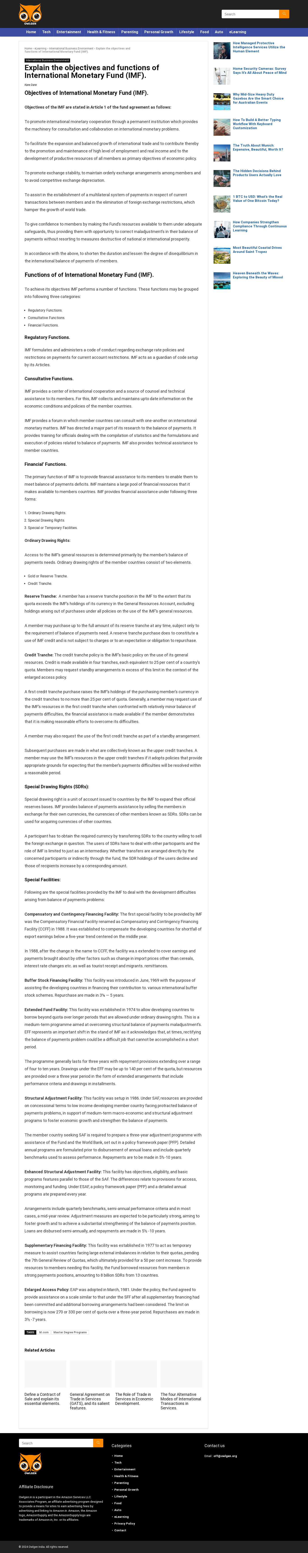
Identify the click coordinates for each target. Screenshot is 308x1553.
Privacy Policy (124, 1523)
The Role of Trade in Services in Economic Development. (134, 1399)
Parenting (129, 32)
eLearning (237, 32)
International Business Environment (71, 48)
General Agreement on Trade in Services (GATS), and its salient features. (90, 1401)
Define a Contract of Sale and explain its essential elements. (42, 1399)
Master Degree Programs (70, 1332)
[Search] (284, 14)
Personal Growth (158, 32)
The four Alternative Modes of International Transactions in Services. (181, 1401)
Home (31, 32)
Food (204, 32)
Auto (219, 32)
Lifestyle (186, 32)
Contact (120, 1530)
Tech (46, 32)
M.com (43, 1332)
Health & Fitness (101, 32)
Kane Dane (31, 84)
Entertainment (69, 32)
